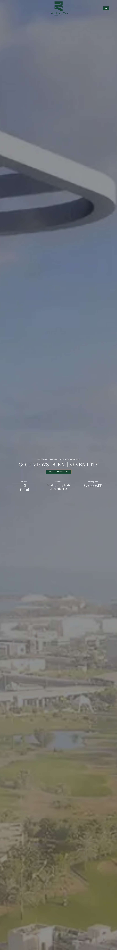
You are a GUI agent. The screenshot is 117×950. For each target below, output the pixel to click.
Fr (106, 8)
